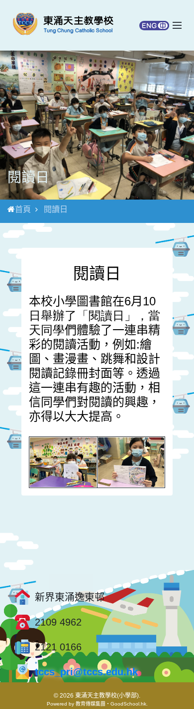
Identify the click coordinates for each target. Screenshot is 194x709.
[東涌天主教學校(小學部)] (63, 25)
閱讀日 (56, 209)
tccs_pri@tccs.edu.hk (86, 671)
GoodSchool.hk (128, 704)
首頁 (23, 209)
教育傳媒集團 (90, 704)
